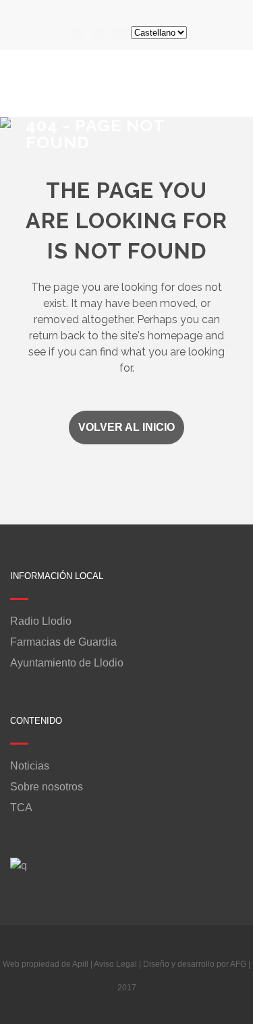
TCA (21, 808)
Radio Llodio (41, 621)
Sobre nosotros (46, 787)
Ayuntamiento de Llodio (66, 663)
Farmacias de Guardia (63, 642)
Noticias (29, 766)
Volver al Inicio (126, 427)
